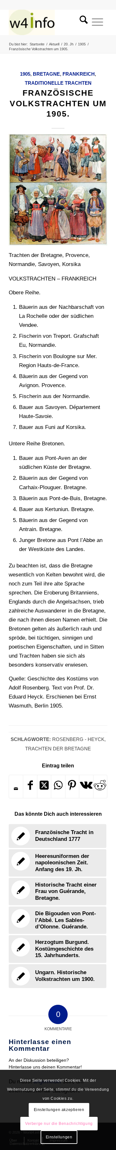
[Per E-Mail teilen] (16, 788)
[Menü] (97, 22)
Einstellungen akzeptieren (59, 1109)
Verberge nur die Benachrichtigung (59, 1123)
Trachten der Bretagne (58, 748)
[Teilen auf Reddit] (100, 786)
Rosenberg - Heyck (78, 739)
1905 (25, 74)
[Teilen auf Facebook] (30, 786)
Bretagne (46, 74)
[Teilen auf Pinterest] (72, 786)
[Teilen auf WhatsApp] (58, 786)
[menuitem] (81, 22)
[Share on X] (44, 786)
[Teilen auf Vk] (86, 786)
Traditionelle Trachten (58, 83)
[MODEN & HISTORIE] (48, 22)
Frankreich (79, 74)
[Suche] (81, 22)
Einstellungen (59, 1137)
